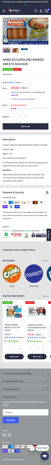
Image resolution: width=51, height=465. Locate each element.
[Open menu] (4, 11)
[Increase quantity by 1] (26, 116)
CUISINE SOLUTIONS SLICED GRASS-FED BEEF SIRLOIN (37, 327)
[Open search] (35, 10)
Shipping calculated (18, 99)
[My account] (41, 10)
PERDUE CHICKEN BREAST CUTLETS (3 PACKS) (12, 327)
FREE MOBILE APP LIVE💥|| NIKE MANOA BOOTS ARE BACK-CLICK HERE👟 (25, 3)
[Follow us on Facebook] (4, 435)
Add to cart (25, 126)
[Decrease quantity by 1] (14, 116)
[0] (46, 10)
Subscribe (11, 420)
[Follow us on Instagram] (9, 435)
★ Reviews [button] (49, 235)
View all (45, 261)
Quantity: (6, 117)
